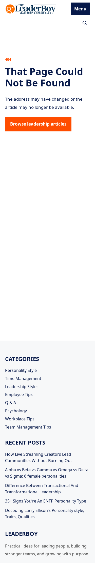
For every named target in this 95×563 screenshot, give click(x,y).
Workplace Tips (19, 419)
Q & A (10, 402)
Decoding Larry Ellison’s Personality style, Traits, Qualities (44, 514)
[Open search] (85, 23)
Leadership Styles (22, 386)
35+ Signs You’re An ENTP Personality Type (45, 501)
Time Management (23, 378)
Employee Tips (19, 394)
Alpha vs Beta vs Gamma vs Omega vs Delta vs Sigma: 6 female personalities (46, 473)
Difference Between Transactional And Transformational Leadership (41, 489)
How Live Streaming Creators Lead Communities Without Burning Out (38, 457)
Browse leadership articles (38, 124)
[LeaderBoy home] (31, 9)
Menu (80, 9)
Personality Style (21, 370)
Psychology (16, 411)
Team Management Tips (28, 427)
